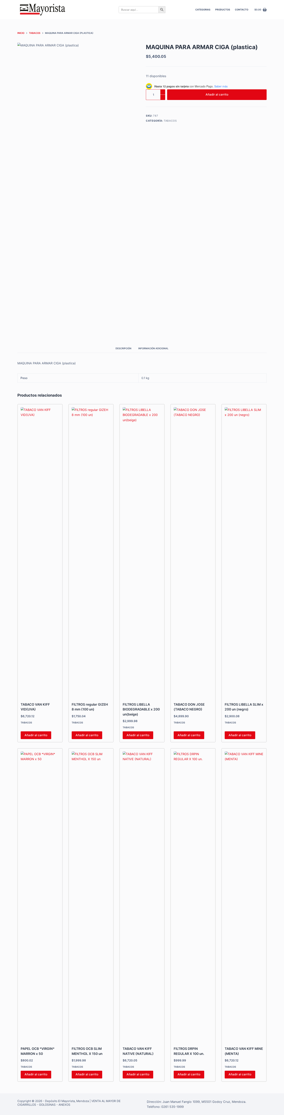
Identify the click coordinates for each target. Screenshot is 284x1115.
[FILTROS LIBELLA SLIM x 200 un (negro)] (244, 552)
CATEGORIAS (202, 9)
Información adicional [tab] (153, 348)
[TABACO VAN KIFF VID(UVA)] (40, 552)
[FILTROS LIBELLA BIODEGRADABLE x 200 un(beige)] (142, 552)
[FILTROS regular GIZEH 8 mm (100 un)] (91, 552)
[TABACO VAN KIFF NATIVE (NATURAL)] (142, 896)
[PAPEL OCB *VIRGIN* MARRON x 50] (40, 896)
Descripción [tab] (123, 348)
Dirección (154, 1102)
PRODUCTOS (222, 9)
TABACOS (170, 120)
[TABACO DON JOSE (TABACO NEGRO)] (193, 552)
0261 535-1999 (172, 1107)
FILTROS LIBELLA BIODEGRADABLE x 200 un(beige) (141, 709)
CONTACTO (241, 9)
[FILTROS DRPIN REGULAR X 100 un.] (193, 896)
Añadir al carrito (217, 94)
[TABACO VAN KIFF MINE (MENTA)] (244, 896)
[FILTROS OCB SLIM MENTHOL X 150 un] (91, 896)
